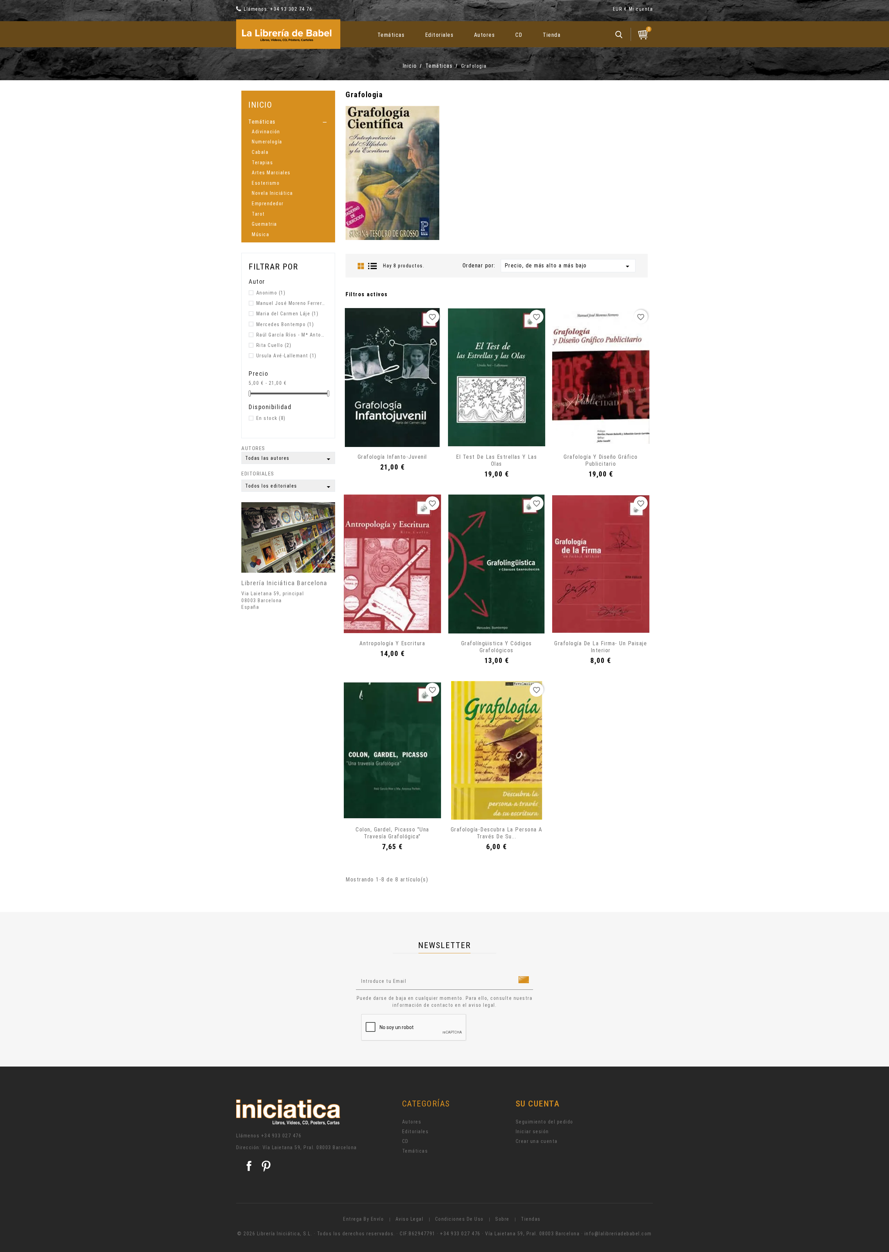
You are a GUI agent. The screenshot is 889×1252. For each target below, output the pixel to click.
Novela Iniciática (272, 193)
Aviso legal (410, 1219)
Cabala (260, 152)
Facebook (249, 1166)
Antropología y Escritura (392, 643)
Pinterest (266, 1166)
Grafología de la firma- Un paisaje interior (600, 647)
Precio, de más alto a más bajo (568, 266)
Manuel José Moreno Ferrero (290, 303)
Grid (361, 266)
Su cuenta (538, 1103)
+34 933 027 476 (281, 1135)
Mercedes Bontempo (285, 324)
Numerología (267, 141)
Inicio (260, 104)
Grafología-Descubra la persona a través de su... (496, 833)
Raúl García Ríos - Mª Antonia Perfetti (290, 335)
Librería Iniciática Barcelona (284, 583)
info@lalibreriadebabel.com (618, 1233)
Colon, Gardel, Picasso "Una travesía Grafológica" (392, 833)
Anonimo (271, 293)
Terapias (262, 162)
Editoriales (439, 35)
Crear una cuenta (537, 1141)
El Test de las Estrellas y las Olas (496, 460)
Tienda (551, 35)
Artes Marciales (271, 172)
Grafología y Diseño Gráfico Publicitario (601, 460)
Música (260, 234)
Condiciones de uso (459, 1219)
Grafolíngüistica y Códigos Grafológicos (496, 647)
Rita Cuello (274, 345)
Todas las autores (289, 459)
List (372, 266)
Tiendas (531, 1219)
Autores (484, 35)
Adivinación (266, 131)
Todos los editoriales (289, 487)
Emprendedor (268, 203)
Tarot (258, 214)
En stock (271, 418)
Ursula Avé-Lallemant (286, 355)
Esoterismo (266, 183)
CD (519, 35)
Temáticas (391, 35)
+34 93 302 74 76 (291, 9)
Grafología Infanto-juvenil (392, 457)
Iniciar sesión (532, 1131)
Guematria (264, 224)
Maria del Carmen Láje (287, 313)
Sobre (502, 1219)
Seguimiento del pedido (544, 1122)
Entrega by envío (363, 1219)
